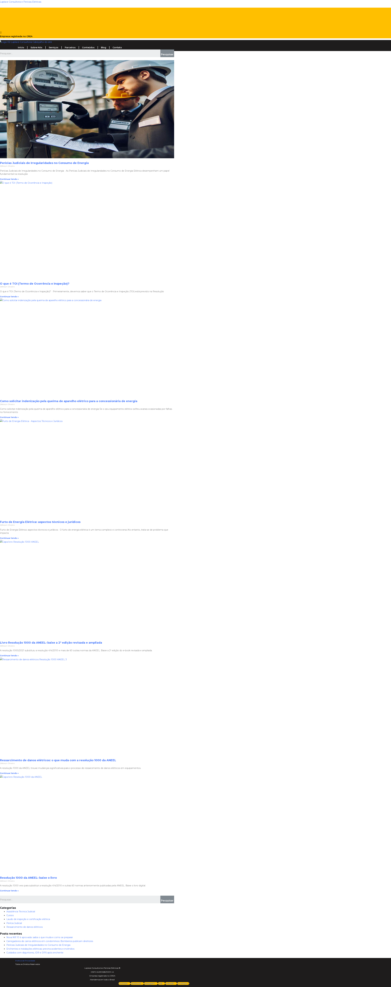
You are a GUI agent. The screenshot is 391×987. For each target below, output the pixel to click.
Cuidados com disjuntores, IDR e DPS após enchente (34, 952)
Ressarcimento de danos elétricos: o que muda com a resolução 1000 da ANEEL (58, 760)
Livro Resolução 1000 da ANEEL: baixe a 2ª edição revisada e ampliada (51, 642)
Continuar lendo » (9, 179)
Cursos (10, 915)
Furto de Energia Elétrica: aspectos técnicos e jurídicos (40, 522)
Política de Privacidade (25, 961)
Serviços (53, 47)
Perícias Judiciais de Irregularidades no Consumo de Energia (44, 163)
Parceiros (70, 47)
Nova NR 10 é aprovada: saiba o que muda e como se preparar (39, 937)
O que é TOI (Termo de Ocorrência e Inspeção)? (34, 283)
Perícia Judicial (14, 923)
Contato (117, 47)
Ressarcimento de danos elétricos (24, 927)
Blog (103, 47)
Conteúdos (88, 47)
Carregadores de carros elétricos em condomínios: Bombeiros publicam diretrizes (49, 941)
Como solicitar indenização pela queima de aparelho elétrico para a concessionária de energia (68, 401)
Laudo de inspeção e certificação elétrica (28, 919)
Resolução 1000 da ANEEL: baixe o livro (28, 877)
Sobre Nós (36, 47)
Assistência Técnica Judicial (20, 911)
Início (21, 47)
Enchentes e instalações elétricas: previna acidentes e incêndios (40, 948)
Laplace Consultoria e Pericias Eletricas (20, 1)
